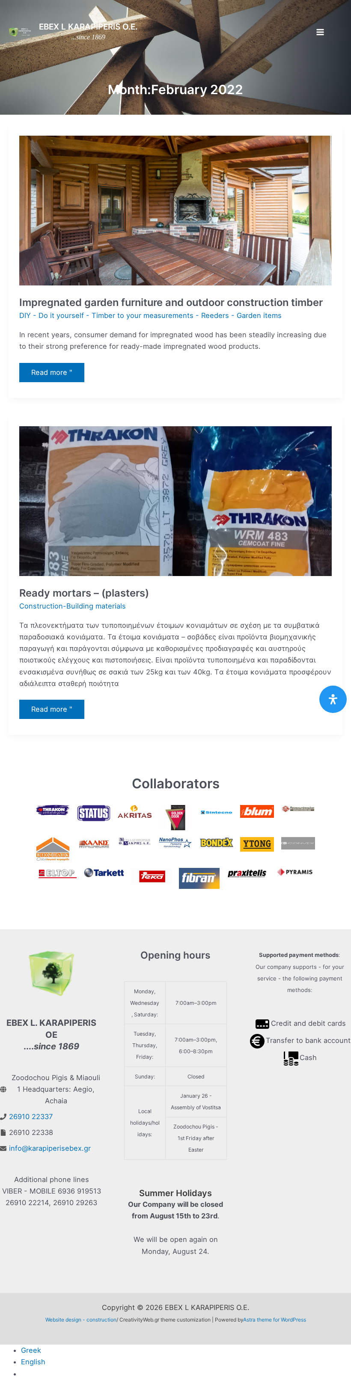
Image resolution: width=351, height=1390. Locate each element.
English (33, 1361)
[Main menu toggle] (320, 32)
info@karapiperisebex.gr (50, 1148)
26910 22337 (31, 1116)
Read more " (52, 375)
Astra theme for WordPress (274, 1319)
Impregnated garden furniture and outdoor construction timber (171, 302)
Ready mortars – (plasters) (84, 593)
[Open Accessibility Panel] (333, 699)
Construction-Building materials (72, 606)
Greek (31, 1350)
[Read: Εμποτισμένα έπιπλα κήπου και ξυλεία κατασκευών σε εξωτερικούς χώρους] (175, 210)
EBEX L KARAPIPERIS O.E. (88, 27)
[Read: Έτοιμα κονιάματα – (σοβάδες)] (175, 500)
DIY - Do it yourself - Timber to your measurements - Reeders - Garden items (150, 315)
